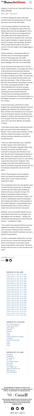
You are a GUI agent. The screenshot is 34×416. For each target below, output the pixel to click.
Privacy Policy (14, 413)
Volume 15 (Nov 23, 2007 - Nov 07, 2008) (17, 300)
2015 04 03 (11, 257)
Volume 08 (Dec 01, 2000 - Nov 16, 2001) (16, 287)
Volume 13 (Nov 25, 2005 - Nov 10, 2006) (17, 296)
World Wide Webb (12, 372)
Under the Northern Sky (13, 368)
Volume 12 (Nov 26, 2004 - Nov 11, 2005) (17, 295)
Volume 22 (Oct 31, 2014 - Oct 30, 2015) (16, 313)
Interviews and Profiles (13, 340)
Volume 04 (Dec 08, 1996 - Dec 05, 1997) (16, 280)
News (8, 342)
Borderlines (10, 354)
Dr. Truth (9, 360)
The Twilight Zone (12, 367)
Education (9, 331)
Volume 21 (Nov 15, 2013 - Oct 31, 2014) (16, 311)
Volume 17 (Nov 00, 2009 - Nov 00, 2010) (17, 304)
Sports (8, 343)
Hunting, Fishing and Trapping (15, 336)
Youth (8, 345)
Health (8, 335)
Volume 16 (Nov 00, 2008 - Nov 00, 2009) (17, 302)
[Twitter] (17, 409)
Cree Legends (10, 328)
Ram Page (9, 363)
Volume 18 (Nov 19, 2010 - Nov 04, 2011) (17, 306)
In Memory (10, 338)
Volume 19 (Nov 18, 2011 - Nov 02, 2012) (17, 307)
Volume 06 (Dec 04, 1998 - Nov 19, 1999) (16, 283)
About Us (22, 413)
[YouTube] (22, 409)
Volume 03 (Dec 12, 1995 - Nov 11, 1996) (16, 278)
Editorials (9, 329)
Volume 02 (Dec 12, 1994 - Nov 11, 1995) (16, 276)
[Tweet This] (10, 260)
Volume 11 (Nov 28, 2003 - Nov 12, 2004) (17, 293)
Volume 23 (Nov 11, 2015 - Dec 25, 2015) (16, 315)
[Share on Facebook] (6, 260)
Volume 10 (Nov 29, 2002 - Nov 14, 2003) (17, 291)
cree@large (10, 356)
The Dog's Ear (11, 358)
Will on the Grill (11, 370)
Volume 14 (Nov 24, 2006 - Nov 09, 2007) (17, 298)
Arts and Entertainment (13, 324)
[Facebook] (12, 409)
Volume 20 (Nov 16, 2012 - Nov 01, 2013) (17, 309)
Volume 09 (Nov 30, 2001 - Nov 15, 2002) (17, 289)
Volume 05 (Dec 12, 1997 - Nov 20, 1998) (16, 282)
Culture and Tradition (12, 326)
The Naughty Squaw (12, 361)
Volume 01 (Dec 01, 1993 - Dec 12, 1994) (16, 274)
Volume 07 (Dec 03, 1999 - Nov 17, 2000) (16, 285)
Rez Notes (10, 365)
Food (8, 333)
